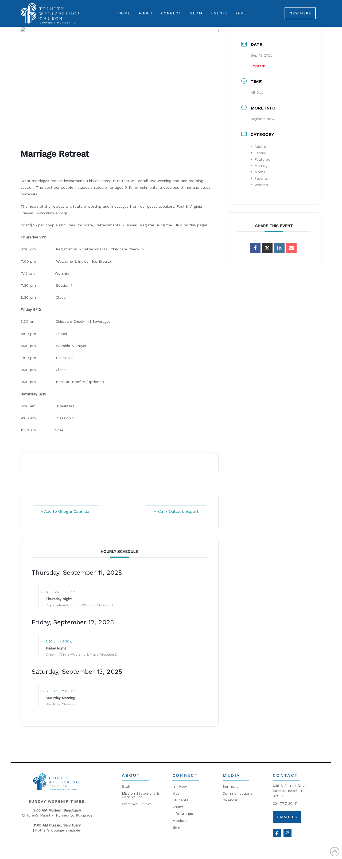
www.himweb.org (51, 213)
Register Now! (263, 119)
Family (260, 153)
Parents (261, 178)
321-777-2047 (285, 803)
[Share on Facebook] (255, 248)
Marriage (262, 165)
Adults (260, 146)
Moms (259, 172)
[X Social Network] (267, 248)
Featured (262, 159)
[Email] (291, 248)
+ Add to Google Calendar (66, 511)
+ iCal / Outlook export (176, 511)
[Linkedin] (279, 248)
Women (261, 185)
